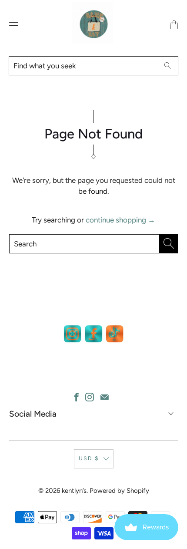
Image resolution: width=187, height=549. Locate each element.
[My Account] (11, 25)
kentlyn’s (74, 491)
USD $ (89, 458)
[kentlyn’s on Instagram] (89, 397)
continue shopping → (120, 220)
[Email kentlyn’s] (104, 397)
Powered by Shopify (119, 491)
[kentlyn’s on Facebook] (76, 397)
